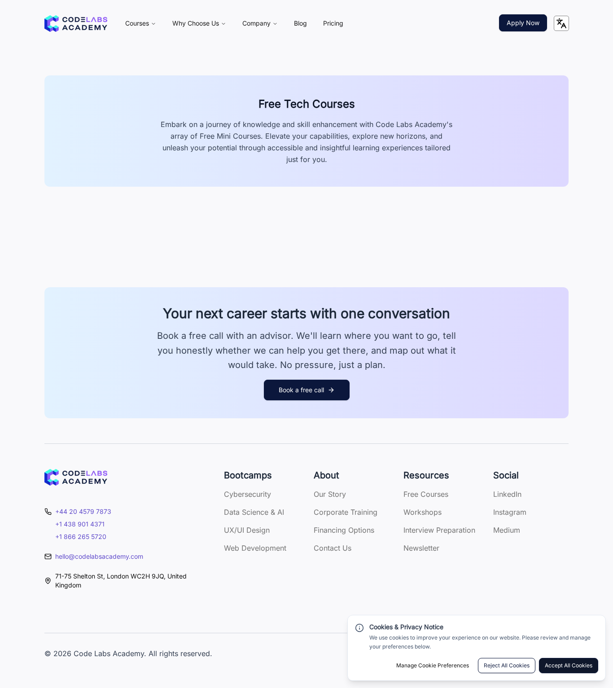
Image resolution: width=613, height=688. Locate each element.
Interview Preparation (439, 530)
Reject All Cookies (507, 665)
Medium (506, 530)
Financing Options (344, 530)
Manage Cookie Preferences (432, 665)
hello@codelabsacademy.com (99, 556)
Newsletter (421, 547)
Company (256, 23)
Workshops (422, 512)
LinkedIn (507, 494)
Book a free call (301, 390)
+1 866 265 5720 (80, 536)
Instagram (509, 512)
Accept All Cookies (568, 665)
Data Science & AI (254, 512)
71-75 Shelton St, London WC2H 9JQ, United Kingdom (121, 580)
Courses (137, 23)
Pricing (333, 23)
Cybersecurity (247, 494)
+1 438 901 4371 (80, 524)
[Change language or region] (561, 23)
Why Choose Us (195, 23)
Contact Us (332, 547)
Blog (300, 23)
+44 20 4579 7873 (83, 511)
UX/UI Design (247, 530)
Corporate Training (345, 512)
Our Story (330, 494)
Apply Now (523, 22)
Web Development (255, 547)
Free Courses (425, 494)
